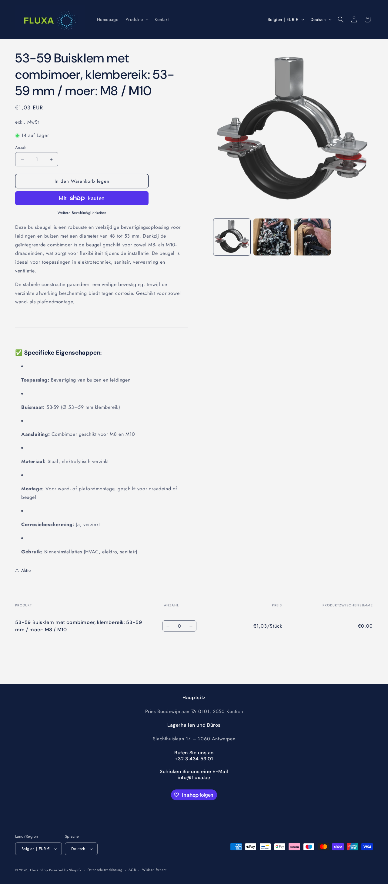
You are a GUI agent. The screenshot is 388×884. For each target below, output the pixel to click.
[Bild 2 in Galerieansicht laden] (271, 236)
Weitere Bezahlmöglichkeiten (82, 212)
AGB (132, 870)
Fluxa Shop (39, 870)
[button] (136, 19)
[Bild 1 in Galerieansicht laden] (231, 236)
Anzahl (21, 147)
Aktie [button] (26, 570)
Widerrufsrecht (154, 870)
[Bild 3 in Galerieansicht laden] (312, 236)
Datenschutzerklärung (105, 870)
